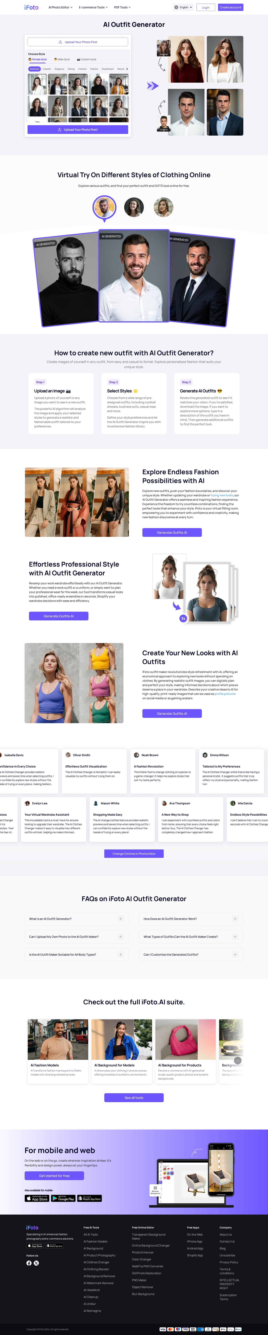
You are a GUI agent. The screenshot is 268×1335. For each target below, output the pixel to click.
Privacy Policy (229, 1262)
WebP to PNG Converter (147, 1266)
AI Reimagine (92, 1311)
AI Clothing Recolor (96, 1269)
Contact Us (227, 1241)
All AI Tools (91, 1234)
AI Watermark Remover (99, 1283)
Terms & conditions (227, 1271)
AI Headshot (92, 1290)
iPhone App (194, 1241)
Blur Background (143, 1294)
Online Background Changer (151, 1245)
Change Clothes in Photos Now (134, 854)
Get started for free (54, 1176)
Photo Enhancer (143, 1252)
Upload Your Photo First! (81, 130)
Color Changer (141, 1259)
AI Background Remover (99, 1276)
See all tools (134, 1097)
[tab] (77, 918)
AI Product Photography (99, 1255)
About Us (226, 1234)
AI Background (93, 1248)
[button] (77, 918)
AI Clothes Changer (96, 1262)
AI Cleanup (91, 1297)
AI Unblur (90, 1304)
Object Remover (142, 1287)
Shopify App (195, 1255)
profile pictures (225, 694)
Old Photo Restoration (146, 1273)
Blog (223, 1248)
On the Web (195, 1234)
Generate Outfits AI (172, 532)
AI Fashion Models (95, 1241)
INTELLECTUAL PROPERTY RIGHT (229, 1284)
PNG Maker (139, 1280)
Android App (195, 1248)
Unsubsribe (227, 1255)
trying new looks (222, 495)
